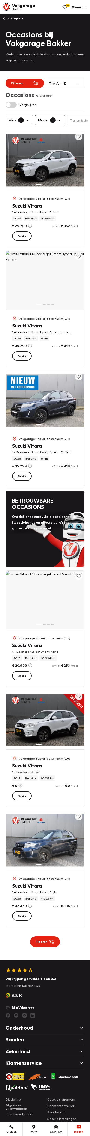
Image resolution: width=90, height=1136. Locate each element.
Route (33, 1131)
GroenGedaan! (68, 1077)
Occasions (56, 1131)
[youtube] (16, 1015)
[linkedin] (32, 1015)
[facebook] (8, 1015)
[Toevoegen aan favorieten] (78, 136)
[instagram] (24, 1015)
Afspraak (11, 1131)
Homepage (15, 18)
